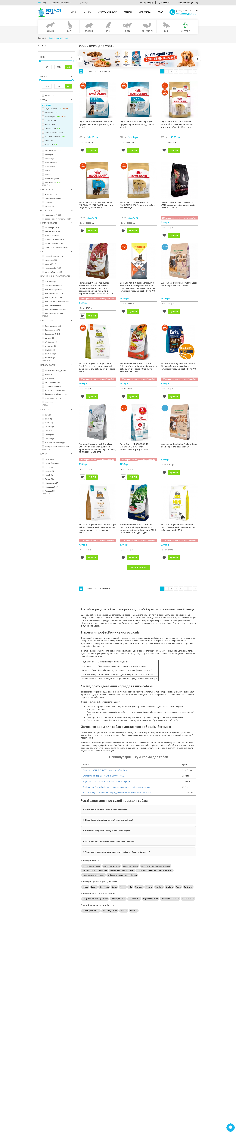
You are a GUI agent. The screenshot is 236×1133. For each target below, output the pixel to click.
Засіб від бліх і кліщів (90, 911)
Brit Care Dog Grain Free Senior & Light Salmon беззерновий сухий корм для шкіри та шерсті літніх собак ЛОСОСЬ (97, 528)
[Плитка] (81, 71)
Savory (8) (49, 140)
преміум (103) (50, 202)
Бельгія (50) (49, 459)
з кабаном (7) (50, 354)
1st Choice (188, 887)
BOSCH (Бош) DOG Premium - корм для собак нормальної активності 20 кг (117, 792)
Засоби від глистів (110, 911)
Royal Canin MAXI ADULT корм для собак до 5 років (106, 781)
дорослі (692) (50, 264)
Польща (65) (50, 491)
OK (68, 67)
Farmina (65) (50, 124)
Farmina (149, 887)
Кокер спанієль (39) (53, 398)
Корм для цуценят (150, 899)
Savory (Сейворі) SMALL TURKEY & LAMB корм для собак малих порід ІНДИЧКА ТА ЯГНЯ (178, 205)
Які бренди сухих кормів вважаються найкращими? (110, 841)
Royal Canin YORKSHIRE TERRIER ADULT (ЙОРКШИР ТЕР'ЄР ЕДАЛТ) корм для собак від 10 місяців (177, 124)
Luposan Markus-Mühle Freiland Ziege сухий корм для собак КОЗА (179, 284)
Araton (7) (49, 174)
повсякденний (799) (53, 215)
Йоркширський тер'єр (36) (56, 394)
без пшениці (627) (52, 330)
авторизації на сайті (187, 218)
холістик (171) (51, 194)
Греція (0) (49, 467)
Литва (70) (49, 479)
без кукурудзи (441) (53, 326)
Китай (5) (49, 475)
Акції (73, 12)
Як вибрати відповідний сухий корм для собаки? (109, 820)
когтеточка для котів (111, 866)
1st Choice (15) (53, 151)
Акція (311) (49, 95)
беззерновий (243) (53, 334)
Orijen (114, 887)
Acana (178, 887)
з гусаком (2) (50, 350)
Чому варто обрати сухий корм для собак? (106, 809)
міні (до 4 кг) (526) (52, 231)
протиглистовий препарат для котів (155, 866)
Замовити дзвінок (185, 13)
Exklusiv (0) (49, 431)
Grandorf (138, 887)
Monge (122, 887)
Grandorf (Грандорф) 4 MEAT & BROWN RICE (103, 775)
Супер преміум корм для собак (95, 899)
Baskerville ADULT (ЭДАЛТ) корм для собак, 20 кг (105, 770)
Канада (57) (49, 471)
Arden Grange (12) (52, 178)
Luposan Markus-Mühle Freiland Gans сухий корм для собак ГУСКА (179, 445)
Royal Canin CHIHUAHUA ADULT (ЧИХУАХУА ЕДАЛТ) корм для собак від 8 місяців (137, 205)
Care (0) (48, 415)
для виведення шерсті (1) (55, 309)
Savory (93, 887)
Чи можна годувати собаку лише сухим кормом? (108, 831)
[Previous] (79, 58)
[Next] (197, 58)
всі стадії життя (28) (53, 272)
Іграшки (123, 911)
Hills (130, 887)
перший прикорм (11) (54, 256)
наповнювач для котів (91, 866)
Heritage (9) (49, 435)
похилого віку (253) (53, 268)
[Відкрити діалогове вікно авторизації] (82, 150)
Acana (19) (49, 155)
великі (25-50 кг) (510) (54, 243)
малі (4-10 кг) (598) (52, 235)
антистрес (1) (50, 281)
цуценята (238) (51, 260)
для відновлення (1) (53, 305)
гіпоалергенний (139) (53, 285)
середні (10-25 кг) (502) (54, 239)
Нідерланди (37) (51, 483)
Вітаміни (133, 911)
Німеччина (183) (51, 487)
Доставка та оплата (61, 2)
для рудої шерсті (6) (53, 297)
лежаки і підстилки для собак (122, 870)
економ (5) (49, 206)
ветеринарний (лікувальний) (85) (58, 219)
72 (190, 71)
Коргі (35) (49, 402)
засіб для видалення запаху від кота (122, 875)
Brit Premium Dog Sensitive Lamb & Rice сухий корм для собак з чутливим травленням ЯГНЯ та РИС (178, 366)
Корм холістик (134, 899)
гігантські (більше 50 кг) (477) (57, 247)
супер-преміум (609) (53, 198)
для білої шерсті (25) (53, 289)
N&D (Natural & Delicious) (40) (57, 446)
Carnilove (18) (50, 120)
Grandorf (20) (52, 128)
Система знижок (107, 12)
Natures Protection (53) (54, 132)
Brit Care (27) (55, 116)
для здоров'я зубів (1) (54, 313)
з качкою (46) (50, 358)
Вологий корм (188, 899)
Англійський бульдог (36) (55, 370)
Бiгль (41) (48, 374)
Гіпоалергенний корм (170, 899)
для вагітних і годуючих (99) (57, 301)
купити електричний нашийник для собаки (154, 870)
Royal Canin (104, 887)
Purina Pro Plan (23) (55, 136)
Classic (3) (49, 423)
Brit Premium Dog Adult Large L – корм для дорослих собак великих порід (116, 787)
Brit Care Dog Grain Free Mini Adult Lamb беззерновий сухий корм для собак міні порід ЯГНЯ (178, 527)
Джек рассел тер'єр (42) (55, 390)
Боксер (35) (49, 378)
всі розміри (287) (52, 227)
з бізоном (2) (50, 346)
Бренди (128, 12)
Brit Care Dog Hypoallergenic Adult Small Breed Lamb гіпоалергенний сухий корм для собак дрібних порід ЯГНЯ (97, 367)
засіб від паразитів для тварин (94, 870)
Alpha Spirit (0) (50, 166)
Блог (160, 12)
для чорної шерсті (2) (54, 293)
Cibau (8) (48, 419)
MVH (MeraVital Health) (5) (55, 442)
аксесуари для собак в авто (93, 875)
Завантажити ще (139, 567)
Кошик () (165, 2)
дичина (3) (49, 338)
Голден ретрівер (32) (53, 386)
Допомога (145, 12)
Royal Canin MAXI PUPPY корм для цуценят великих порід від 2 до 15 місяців (96, 124)
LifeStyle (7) (49, 438)
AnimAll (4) (51, 112)
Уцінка (87, 12)
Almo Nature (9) (51, 162)
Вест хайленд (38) (52, 382)
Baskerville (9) (53, 182)
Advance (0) (49, 158)
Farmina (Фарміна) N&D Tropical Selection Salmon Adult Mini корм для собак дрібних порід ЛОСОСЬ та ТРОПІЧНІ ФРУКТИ (138, 367)
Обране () (148, 2)
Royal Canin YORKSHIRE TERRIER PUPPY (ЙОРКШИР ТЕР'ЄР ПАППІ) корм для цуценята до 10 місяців (97, 205)
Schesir (85, 887)
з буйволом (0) (51, 342)
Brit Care (169, 887)
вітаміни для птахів (130, 866)
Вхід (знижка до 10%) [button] (188, 2)
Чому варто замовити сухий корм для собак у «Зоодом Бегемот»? (117, 852)
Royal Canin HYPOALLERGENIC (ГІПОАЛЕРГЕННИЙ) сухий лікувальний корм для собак (134, 447)
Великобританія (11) (53, 463)
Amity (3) (48, 170)
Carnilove (159, 887)
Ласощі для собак (118, 899)
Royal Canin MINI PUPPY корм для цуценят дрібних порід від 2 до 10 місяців (137, 124)
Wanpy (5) (51, 144)
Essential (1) (49, 427)
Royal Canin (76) (56, 108)
